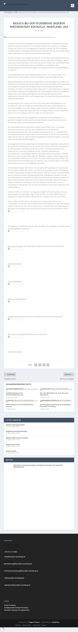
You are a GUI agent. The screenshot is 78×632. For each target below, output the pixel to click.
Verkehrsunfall (11, 451)
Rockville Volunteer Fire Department (17, 610)
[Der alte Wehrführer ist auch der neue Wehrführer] (56, 389)
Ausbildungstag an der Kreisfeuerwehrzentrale (14, 394)
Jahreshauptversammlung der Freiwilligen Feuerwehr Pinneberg (55, 405)
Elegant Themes (34, 622)
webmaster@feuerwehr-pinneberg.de (17, 585)
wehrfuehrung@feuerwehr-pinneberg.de (18, 564)
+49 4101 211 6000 (10, 552)
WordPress (55, 622)
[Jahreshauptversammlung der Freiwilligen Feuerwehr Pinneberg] (56, 401)
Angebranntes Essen (13, 444)
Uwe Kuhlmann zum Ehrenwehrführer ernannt (20, 405)
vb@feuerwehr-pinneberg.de (14, 578)
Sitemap (18, 625)
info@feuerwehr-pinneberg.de (14, 557)
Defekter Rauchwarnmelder (15, 425)
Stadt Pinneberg (10, 605)
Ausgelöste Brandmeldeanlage (16, 431)
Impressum (36, 625)
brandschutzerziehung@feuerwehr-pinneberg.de (21, 571)
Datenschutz (27, 625)
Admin (44, 625)
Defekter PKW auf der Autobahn (17, 438)
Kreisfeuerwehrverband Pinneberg (16, 608)
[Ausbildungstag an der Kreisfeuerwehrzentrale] (22, 389)
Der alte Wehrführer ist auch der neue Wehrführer (54, 394)
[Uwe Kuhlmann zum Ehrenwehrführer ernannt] (22, 401)
